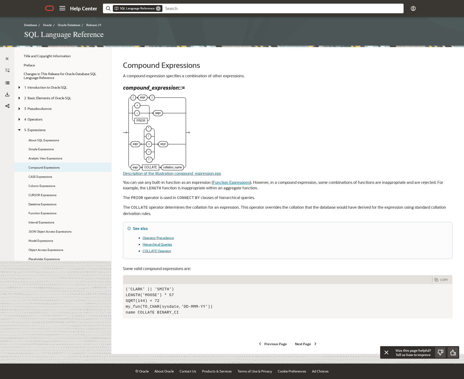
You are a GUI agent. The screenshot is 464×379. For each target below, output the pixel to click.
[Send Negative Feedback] (440, 352)
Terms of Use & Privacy (255, 371)
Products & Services (217, 371)
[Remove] (158, 8)
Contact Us (188, 371)
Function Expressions (231, 182)
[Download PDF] (7, 94)
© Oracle (142, 371)
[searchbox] (283, 8)
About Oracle (164, 371)
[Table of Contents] (7, 58)
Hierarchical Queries (157, 244)
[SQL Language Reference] (7, 83)
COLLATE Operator (157, 251)
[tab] (277, 279)
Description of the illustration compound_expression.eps (172, 173)
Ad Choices (320, 371)
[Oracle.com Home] (49, 8)
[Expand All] (7, 70)
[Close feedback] (386, 352)
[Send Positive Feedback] (453, 352)
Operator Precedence (158, 238)
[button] (62, 8)
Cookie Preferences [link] (292, 371)
